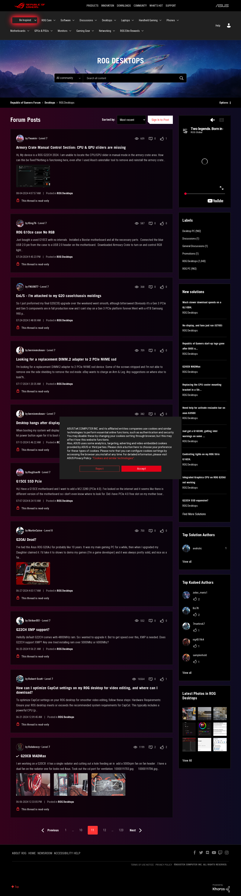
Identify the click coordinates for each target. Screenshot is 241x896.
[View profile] (20, 138)
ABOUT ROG (19, 853)
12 (104, 830)
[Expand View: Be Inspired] (35, 20)
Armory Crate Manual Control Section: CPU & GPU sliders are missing (71, 147)
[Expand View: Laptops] (133, 20)
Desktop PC (188, 231)
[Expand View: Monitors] (70, 30)
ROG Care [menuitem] (47, 20)
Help (218, 25)
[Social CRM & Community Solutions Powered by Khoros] (221, 887)
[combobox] (135, 78)
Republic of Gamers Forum (25, 102)
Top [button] (17, 886)
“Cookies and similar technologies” (113, 458)
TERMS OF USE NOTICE (142, 864)
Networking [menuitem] (105, 30)
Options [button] (223, 102)
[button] (189, 713)
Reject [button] (100, 468)
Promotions (188, 253)
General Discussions (193, 246)
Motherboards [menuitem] (17, 30)
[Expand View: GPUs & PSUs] (51, 30)
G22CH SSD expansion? (195, 500)
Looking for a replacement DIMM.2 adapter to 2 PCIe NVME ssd (66, 359)
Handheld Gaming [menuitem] (148, 20)
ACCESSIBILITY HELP (67, 853)
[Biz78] (191, 613)
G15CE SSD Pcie (29, 481)
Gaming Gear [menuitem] (83, 30)
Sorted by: (108, 119)
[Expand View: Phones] (178, 20)
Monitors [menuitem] (62, 30)
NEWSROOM (44, 853)
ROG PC (186, 268)
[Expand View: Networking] (114, 30)
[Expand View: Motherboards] (28, 30)
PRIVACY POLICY (164, 864)
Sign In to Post (160, 120)
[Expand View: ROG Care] (54, 20)
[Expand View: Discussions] (96, 20)
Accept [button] (141, 468)
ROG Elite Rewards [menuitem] (130, 30)
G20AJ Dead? (26, 539)
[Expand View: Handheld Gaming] (160, 20)
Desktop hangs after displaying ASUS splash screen (56, 423)
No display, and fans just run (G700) (202, 325)
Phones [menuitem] (171, 20)
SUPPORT (171, 5)
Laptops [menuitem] (125, 20)
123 (121, 830)
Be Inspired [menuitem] (25, 20)
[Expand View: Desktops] (115, 20)
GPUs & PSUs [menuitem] (41, 30)
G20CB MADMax (33, 756)
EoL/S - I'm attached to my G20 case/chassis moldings (58, 295)
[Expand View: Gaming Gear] (93, 30)
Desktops (50, 102)
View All (187, 760)
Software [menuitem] (66, 20)
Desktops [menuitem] (107, 20)
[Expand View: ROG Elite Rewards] (142, 30)
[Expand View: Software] (73, 20)
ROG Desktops (65, 193)
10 (80, 830)
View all (186, 561)
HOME (32, 853)
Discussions (189, 238)
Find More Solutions (194, 514)
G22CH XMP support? (33, 629)
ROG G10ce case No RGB (35, 232)
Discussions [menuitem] (86, 20)
